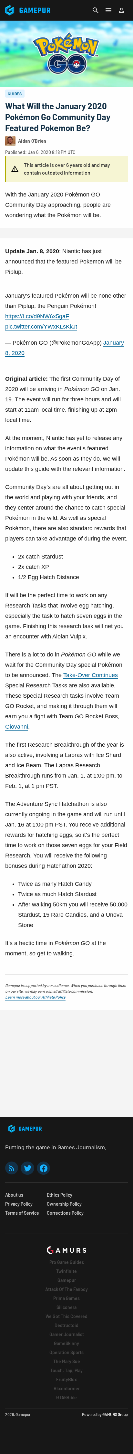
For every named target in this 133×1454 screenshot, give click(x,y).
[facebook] (43, 1168)
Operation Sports (66, 1352)
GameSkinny (66, 1343)
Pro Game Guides (66, 1262)
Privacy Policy (19, 1204)
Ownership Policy (64, 1204)
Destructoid (66, 1325)
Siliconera (66, 1307)
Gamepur (66, 1280)
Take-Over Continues (90, 675)
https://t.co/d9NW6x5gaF (37, 316)
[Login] (121, 10)
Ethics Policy (59, 1195)
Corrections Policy (65, 1213)
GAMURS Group (115, 1414)
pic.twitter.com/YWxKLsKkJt (41, 326)
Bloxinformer (67, 1388)
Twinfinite (66, 1271)
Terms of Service (22, 1213)
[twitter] (27, 1168)
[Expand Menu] (108, 10)
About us (14, 1195)
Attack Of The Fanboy (66, 1289)
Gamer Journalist (66, 1334)
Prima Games (66, 1298)
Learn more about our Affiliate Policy (35, 997)
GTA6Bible (66, 1397)
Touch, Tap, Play (66, 1370)
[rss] (11, 1168)
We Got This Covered (66, 1316)
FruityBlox (66, 1379)
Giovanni (16, 726)
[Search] (95, 10)
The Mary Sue (66, 1361)
